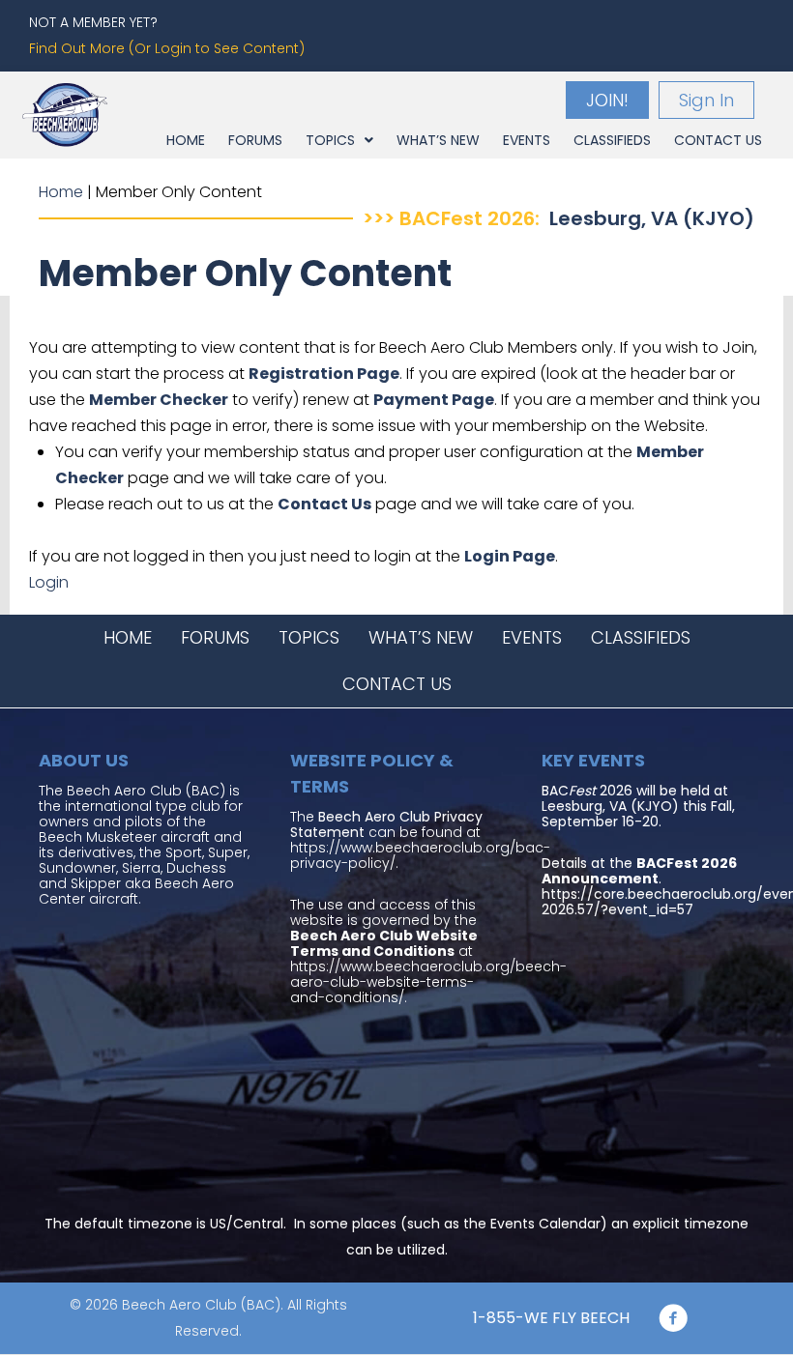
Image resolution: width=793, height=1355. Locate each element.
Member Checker (158, 400)
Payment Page (433, 400)
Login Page (509, 556)
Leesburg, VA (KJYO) (651, 218)
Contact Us (324, 504)
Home (61, 192)
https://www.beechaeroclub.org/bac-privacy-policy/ (420, 855)
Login (49, 582)
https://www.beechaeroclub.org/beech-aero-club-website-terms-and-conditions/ (428, 982)
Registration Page (324, 373)
